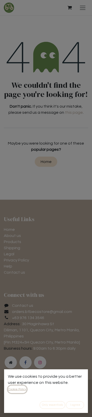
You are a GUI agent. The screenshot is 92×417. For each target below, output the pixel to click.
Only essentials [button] (52, 405)
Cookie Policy (17, 389)
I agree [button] (75, 405)
